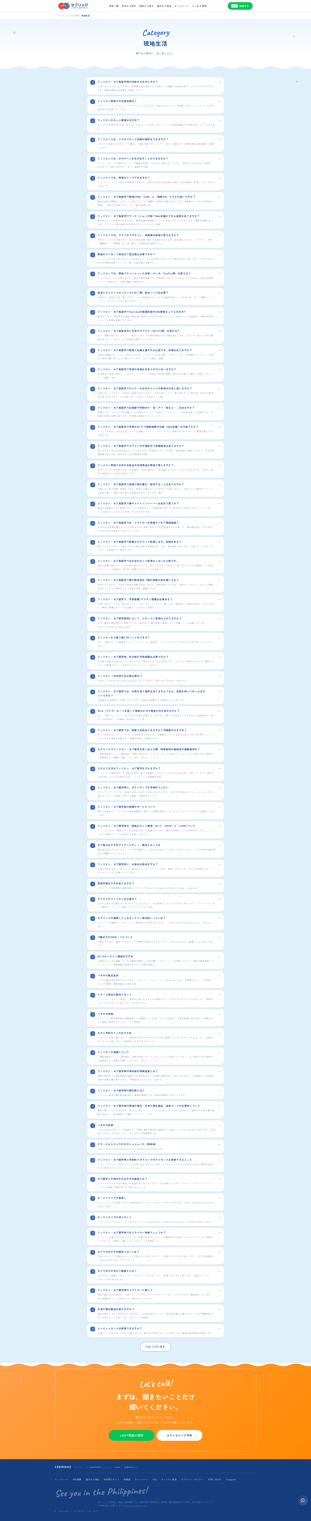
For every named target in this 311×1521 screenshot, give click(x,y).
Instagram (231, 1479)
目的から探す (129, 6)
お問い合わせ (214, 1479)
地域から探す (146, 6)
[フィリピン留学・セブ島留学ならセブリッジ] (73, 6)
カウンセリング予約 (179, 1435)
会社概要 (77, 1479)
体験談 (127, 1479)
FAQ (154, 1479)
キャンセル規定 (169, 1479)
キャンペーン (181, 6)
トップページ (61, 1479)
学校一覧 (114, 6)
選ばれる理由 (164, 6)
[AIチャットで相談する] (302, 1500)
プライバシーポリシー (192, 1479)
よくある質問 (199, 6)
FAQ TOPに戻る (155, 1346)
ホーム (61, 15)
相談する (240, 6)
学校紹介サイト (111, 1479)
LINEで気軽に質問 (131, 1435)
